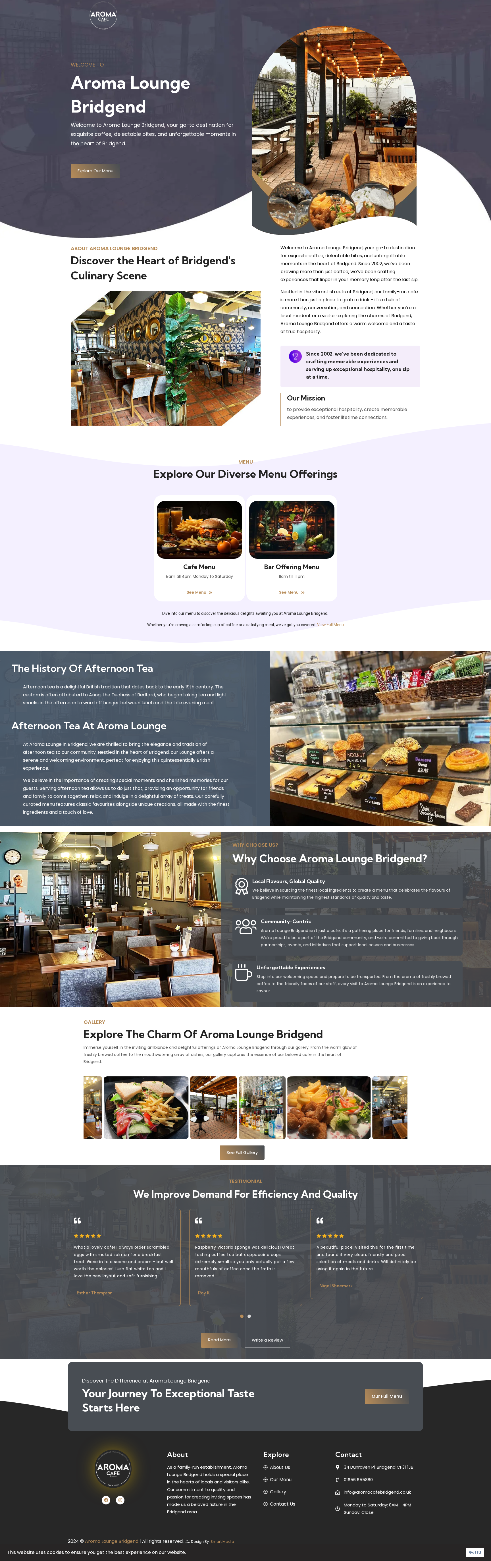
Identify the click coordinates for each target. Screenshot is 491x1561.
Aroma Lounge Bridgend (111, 1541)
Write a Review (267, 1340)
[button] (242, 1316)
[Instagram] (120, 1500)
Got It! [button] (475, 1552)
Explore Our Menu (95, 171)
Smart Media (222, 1541)
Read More (219, 1340)
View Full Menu (330, 624)
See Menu (197, 592)
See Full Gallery (242, 1152)
